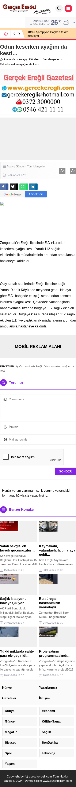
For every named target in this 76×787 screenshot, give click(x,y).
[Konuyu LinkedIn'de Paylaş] (33, 186)
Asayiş (23, 59)
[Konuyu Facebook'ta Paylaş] (4, 186)
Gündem (34, 59)
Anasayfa (9, 59)
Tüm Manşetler (50, 59)
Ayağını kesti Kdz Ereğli (28, 366)
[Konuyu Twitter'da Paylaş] (14, 186)
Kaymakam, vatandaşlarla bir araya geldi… (57, 550)
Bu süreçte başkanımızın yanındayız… (49, 603)
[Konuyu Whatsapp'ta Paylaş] (23, 186)
